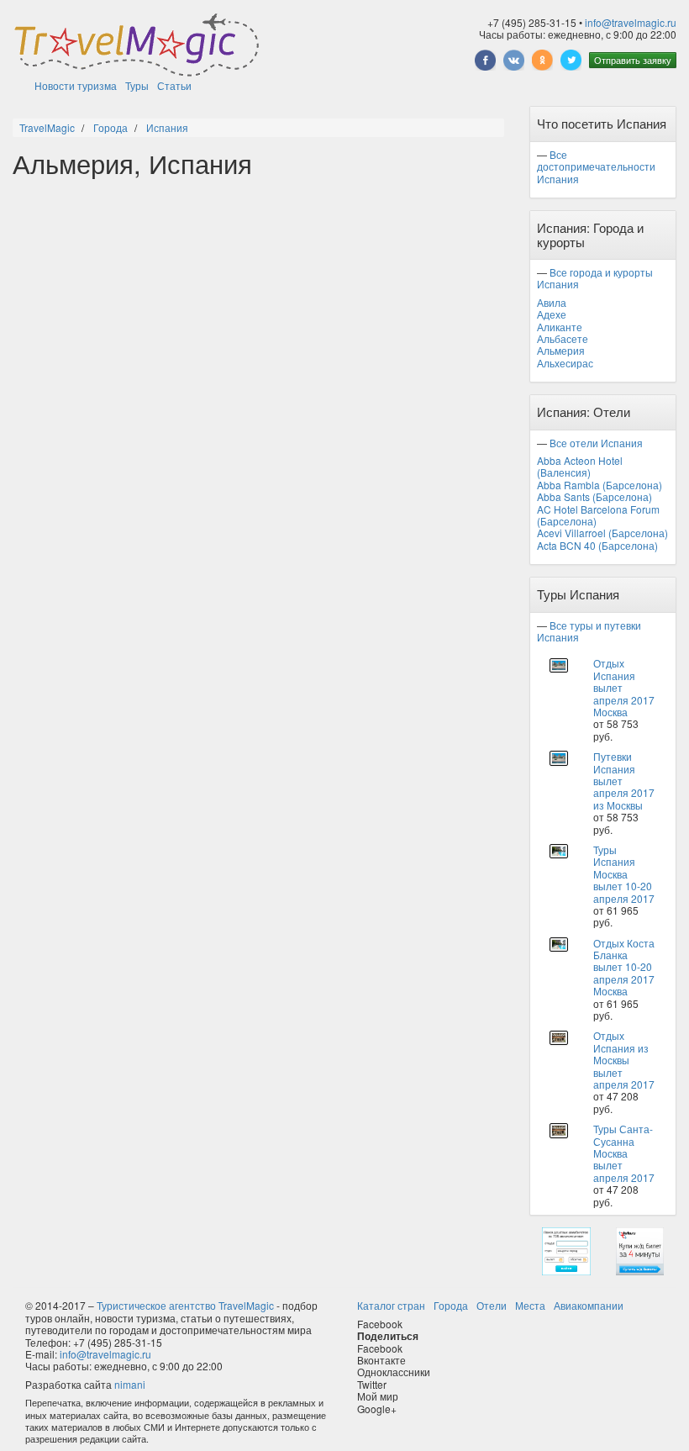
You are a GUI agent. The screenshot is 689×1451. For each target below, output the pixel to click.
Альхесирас (565, 363)
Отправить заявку (632, 59)
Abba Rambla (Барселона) (599, 485)
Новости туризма (75, 85)
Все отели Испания (596, 442)
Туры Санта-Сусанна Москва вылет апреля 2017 (624, 1153)
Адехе (551, 314)
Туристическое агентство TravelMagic (185, 1305)
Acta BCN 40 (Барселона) (597, 545)
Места (530, 1305)
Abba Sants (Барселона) (594, 496)
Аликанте (559, 326)
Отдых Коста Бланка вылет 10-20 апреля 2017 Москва (624, 967)
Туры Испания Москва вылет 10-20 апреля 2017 (624, 873)
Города (451, 1305)
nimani (129, 1384)
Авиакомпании (588, 1305)
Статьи (174, 85)
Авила (551, 302)
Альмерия (561, 350)
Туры (137, 85)
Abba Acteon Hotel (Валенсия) (580, 466)
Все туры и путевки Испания (589, 631)
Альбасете (562, 338)
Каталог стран (391, 1305)
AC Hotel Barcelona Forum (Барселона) (598, 515)
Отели (491, 1305)
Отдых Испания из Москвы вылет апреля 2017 (624, 1059)
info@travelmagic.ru (630, 22)
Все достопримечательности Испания (596, 166)
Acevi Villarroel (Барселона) (602, 532)
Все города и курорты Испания (595, 278)
